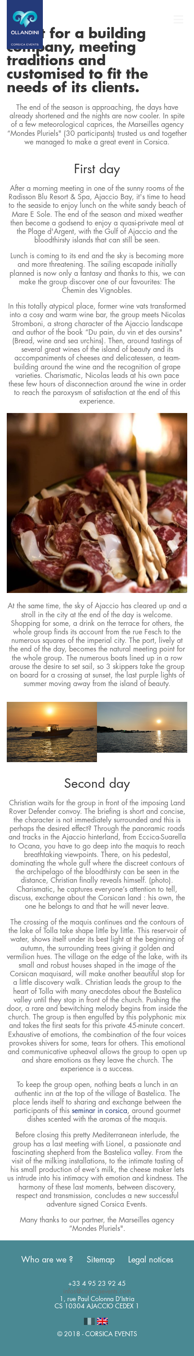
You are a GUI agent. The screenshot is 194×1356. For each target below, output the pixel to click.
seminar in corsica (99, 1110)
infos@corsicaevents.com (97, 1291)
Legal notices (150, 1260)
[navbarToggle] (178, 20)
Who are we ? (47, 1260)
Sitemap (101, 1260)
